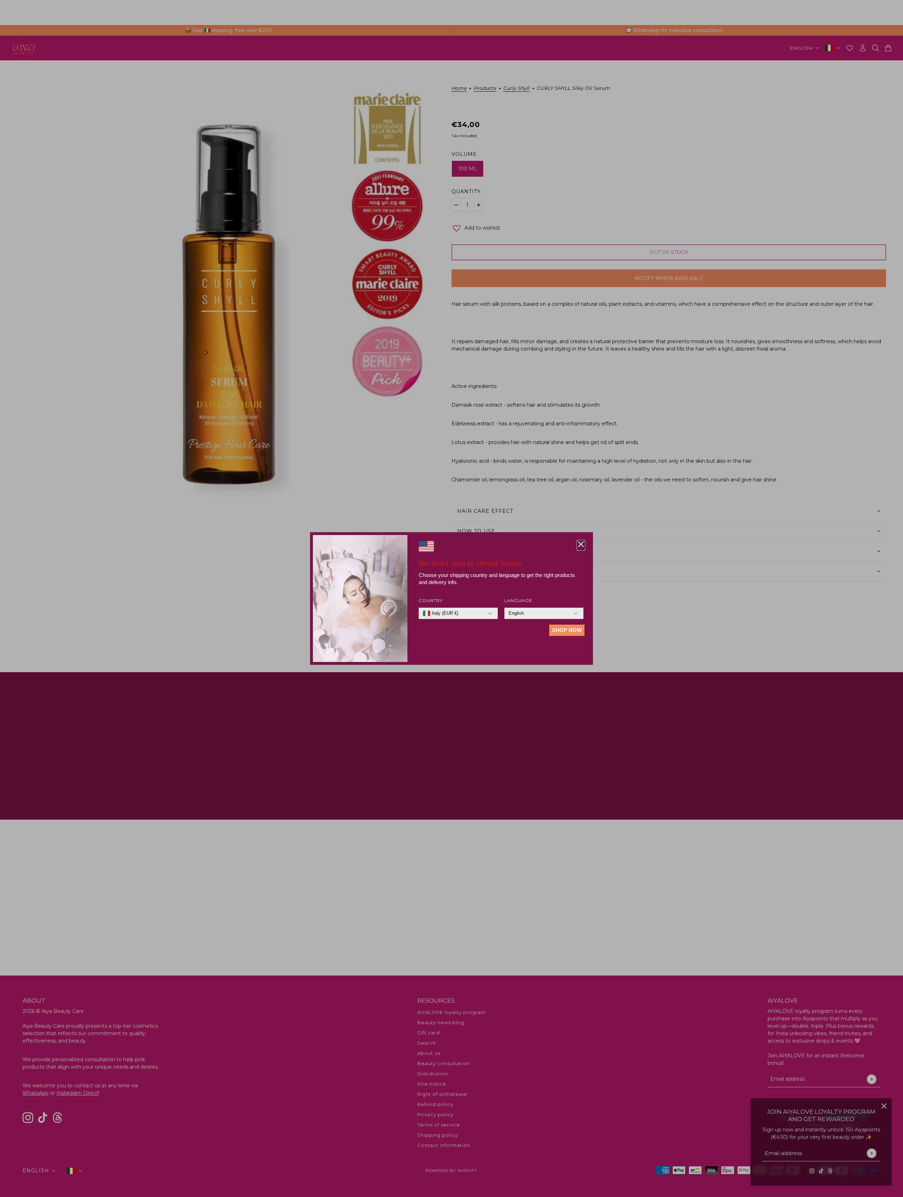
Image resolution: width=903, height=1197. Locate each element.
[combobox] (440, 613)
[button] (580, 545)
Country (431, 600)
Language (518, 600)
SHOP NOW (567, 630)
